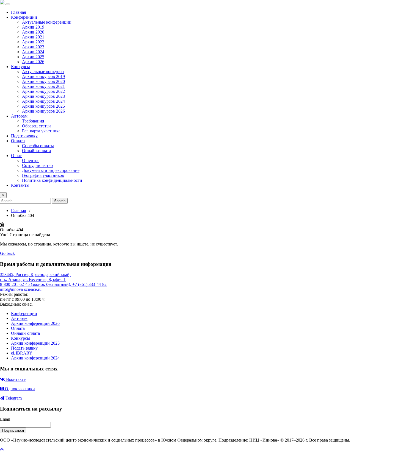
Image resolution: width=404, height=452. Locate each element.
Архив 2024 (33, 51)
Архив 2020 (33, 32)
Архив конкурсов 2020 (43, 81)
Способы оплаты (38, 145)
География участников (43, 175)
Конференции (24, 17)
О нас (16, 155)
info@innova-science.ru (20, 289)
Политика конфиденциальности (52, 180)
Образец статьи (36, 126)
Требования (33, 121)
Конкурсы (20, 66)
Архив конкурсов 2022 (43, 91)
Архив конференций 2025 (35, 343)
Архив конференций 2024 (35, 358)
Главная (18, 12)
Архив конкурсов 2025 (43, 106)
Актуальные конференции (46, 22)
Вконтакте (15, 379)
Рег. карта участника (41, 131)
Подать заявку (24, 135)
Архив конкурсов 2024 (43, 101)
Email (5, 419)
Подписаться (13, 430)
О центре (30, 160)
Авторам (19, 116)
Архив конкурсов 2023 (43, 96)
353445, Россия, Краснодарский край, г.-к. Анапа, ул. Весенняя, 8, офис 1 (35, 277)
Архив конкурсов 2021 (43, 86)
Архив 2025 (33, 56)
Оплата (18, 140)
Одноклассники (19, 388)
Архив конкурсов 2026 (43, 111)
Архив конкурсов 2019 (43, 76)
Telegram (13, 398)
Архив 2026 (33, 61)
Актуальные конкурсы (43, 71)
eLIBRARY (21, 353)
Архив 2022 (33, 42)
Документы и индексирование (50, 170)
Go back (7, 253)
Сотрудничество (37, 165)
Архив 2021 (33, 37)
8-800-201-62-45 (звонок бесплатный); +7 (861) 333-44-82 (53, 284)
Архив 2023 (33, 46)
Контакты (20, 185)
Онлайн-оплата (36, 150)
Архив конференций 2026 (35, 323)
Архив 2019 (33, 27)
